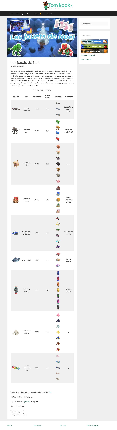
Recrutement (38, 425)
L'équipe (63, 425)
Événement (20, 411)
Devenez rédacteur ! (88, 55)
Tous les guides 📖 (22, 14)
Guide (14, 411)
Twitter (9, 425)
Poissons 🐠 (37, 14)
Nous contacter (86, 59)
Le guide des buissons (19, 415)
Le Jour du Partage (18, 413)
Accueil (11, 14)
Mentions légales (92, 425)
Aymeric (26, 402)
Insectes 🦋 (48, 14)
